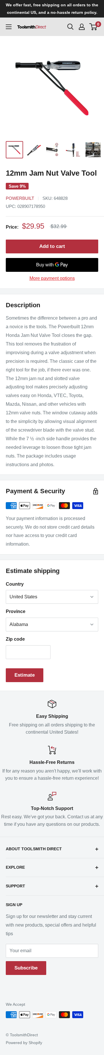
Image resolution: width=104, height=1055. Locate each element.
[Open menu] (9, 26)
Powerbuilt (20, 198)
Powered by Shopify (24, 1042)
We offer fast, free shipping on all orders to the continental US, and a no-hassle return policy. (52, 9)
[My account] (82, 27)
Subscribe (26, 968)
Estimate (24, 675)
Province (15, 611)
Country (15, 584)
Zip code (15, 639)
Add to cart (52, 246)
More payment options (52, 278)
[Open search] (70, 27)
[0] (93, 26)
